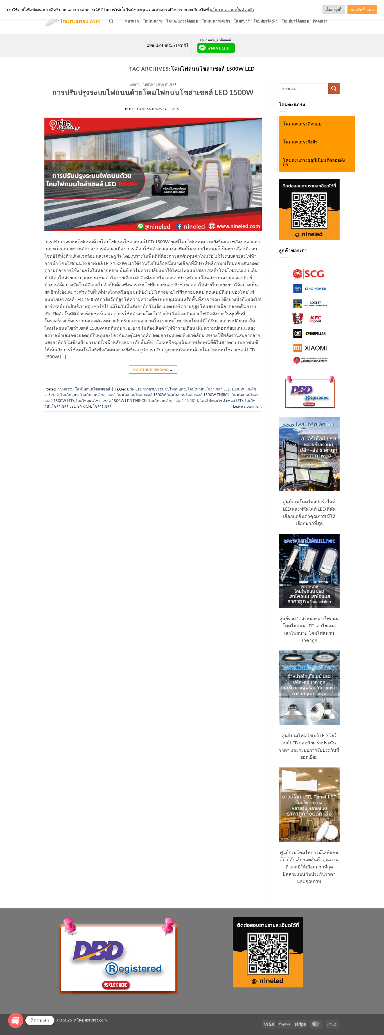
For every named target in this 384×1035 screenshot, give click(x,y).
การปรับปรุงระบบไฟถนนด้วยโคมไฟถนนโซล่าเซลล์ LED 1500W (153, 92)
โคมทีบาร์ (242, 21)
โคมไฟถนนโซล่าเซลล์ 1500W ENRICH (199, 394)
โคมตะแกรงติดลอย (182, 21)
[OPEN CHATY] (15, 1020)
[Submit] (334, 88)
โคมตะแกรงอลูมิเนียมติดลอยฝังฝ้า (314, 162)
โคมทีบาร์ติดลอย (295, 21)
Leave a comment (247, 406)
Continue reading (153, 369)
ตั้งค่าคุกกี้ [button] (333, 9)
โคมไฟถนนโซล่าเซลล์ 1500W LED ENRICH (111, 400)
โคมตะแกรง (152, 21)
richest (174, 109)
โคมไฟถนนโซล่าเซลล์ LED (221, 400)
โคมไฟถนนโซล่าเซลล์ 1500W (141, 394)
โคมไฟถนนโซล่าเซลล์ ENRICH (173, 400)
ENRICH (134, 389)
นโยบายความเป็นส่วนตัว (232, 9)
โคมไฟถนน (69, 394)
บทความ (136, 84)
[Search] (111, 21)
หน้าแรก (132, 21)
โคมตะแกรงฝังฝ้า (216, 21)
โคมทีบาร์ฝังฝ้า (266, 21)
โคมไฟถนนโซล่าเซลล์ (160, 84)
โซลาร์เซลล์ (102, 406)
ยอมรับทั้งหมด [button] (362, 9)
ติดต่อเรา (320, 21)
